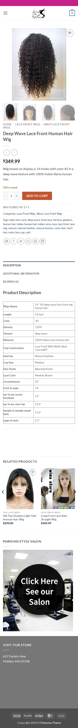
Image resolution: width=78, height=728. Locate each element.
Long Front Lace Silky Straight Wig (54, 517)
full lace (57, 219)
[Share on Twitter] (21, 241)
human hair (9, 224)
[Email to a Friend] (28, 241)
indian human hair (27, 224)
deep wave (34, 219)
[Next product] (6, 152)
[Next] (68, 64)
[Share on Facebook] (14, 241)
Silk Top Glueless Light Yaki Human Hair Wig (19, 517)
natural (12, 228)
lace (54, 224)
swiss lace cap (16, 232)
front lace (46, 219)
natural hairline (26, 228)
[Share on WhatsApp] (6, 241)
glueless (67, 219)
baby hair (14, 219)
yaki (28, 232)
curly (23, 219)
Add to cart (37, 196)
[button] (5, 13)
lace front (63, 224)
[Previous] (9, 64)
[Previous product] (14, 152)
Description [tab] (12, 265)
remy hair (60, 228)
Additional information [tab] (21, 273)
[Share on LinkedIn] (42, 241)
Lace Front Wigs (27, 124)
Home (7, 124)
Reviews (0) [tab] (11, 281)
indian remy (44, 224)
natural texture (44, 228)
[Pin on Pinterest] (35, 241)
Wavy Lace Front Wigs (49, 213)
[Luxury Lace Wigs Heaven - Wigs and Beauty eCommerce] (39, 13)
